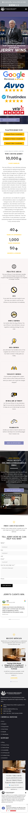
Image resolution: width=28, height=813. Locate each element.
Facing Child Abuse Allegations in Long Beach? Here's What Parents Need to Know (14, 666)
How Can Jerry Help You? (8, 565)
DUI (14, 296)
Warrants (14, 427)
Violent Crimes (14, 374)
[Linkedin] (12, 5)
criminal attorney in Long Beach (17, 179)
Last (2, 556)
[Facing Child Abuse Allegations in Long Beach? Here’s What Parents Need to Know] (14, 655)
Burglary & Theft (14, 401)
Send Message (6, 585)
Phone (2, 579)
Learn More (14, 678)
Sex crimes (14, 347)
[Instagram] (18, 5)
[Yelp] (16, 5)
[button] (25, 792)
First (2, 550)
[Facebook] (10, 5)
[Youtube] (14, 5)
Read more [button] (5, 614)
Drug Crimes (14, 321)
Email (3, 559)
